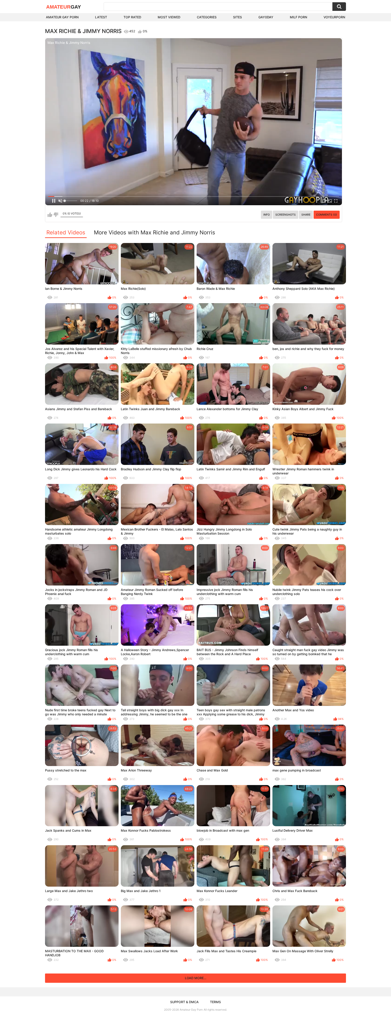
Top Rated (132, 17)
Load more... (195, 978)
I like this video (50, 214)
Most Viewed (169, 17)
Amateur (63, 7)
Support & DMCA (184, 1002)
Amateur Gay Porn (62, 17)
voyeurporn (334, 17)
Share (305, 214)
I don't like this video (55, 214)
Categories (207, 17)
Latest (101, 17)
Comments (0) (326, 214)
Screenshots (285, 214)
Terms (215, 1002)
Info (266, 214)
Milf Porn (298, 17)
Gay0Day (265, 17)
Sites (237, 17)
